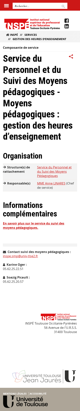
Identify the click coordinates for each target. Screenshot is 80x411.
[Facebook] (66, 20)
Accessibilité (38, 393)
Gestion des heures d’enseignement (39, 39)
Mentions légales (15, 393)
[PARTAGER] (71, 56)
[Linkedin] (66, 26)
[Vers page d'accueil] (32, 24)
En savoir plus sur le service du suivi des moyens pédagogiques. (33, 225)
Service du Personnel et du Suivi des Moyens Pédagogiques (54, 171)
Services (30, 35)
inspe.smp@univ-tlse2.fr (20, 256)
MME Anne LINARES (51, 183)
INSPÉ (14, 35)
